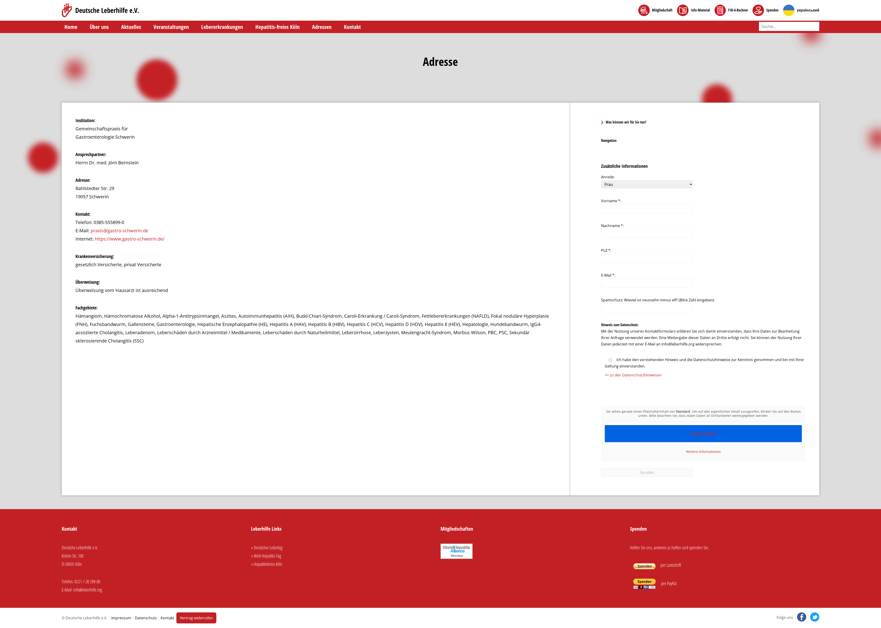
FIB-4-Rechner (738, 10)
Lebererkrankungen (222, 27)
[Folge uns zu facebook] (801, 617)
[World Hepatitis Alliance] (456, 558)
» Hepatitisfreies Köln (266, 564)
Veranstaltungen (171, 27)
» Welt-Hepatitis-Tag (266, 556)
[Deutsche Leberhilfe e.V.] (100, 10)
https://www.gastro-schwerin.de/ (129, 239)
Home (70, 27)
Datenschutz (146, 617)
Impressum (121, 617)
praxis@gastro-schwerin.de (119, 230)
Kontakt (352, 27)
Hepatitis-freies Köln (277, 27)
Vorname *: (611, 200)
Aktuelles (131, 27)
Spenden (772, 10)
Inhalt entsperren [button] (703, 433)
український (808, 10)
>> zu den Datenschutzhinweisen (633, 375)
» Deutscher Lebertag (266, 547)
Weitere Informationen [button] (703, 451)
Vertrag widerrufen (196, 617)
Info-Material (700, 10)
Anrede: (608, 176)
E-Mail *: (608, 275)
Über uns (99, 27)
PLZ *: (606, 250)
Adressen (322, 27)
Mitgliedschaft (662, 10)
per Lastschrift (670, 565)
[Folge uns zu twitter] (813, 617)
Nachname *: (612, 225)
